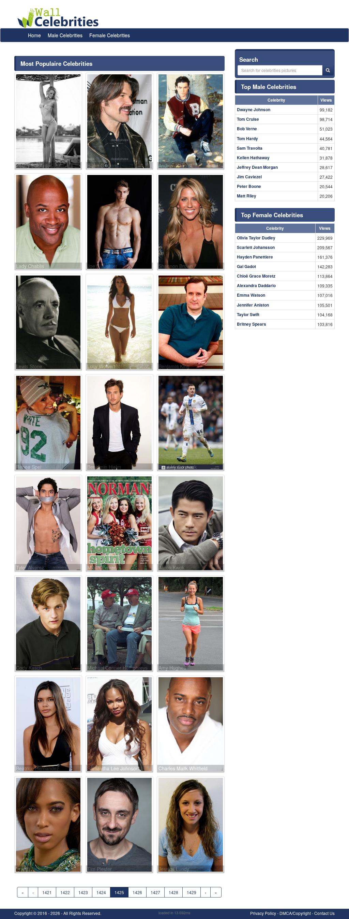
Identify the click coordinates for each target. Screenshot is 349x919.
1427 (155, 892)
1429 (191, 892)
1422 (65, 892)
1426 (137, 892)
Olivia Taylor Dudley (256, 238)
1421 (47, 892)
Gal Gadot (246, 266)
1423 (83, 892)
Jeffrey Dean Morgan (257, 167)
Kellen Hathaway (253, 157)
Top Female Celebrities (272, 215)
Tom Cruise (248, 119)
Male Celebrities (65, 35)
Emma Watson (251, 295)
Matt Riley (246, 196)
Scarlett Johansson (256, 247)
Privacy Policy (263, 913)
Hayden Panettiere (255, 257)
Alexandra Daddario (256, 285)
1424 (101, 892)
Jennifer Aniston (253, 305)
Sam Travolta (249, 148)
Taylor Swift (248, 314)
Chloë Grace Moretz (256, 276)
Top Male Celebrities (268, 87)
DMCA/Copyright (295, 913)
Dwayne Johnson (253, 109)
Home (34, 35)
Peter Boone (249, 186)
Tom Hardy (247, 138)
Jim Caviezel (249, 177)
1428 (173, 892)
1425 (119, 892)
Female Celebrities (109, 35)
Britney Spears (251, 324)
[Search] (328, 70)
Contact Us (324, 913)
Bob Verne (247, 128)
